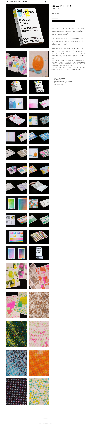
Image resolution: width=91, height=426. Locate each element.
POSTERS (19, 1)
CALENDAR (25, 1)
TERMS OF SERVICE (42, 423)
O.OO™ (8, 1)
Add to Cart (63, 20)
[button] (79, 2)
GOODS (15, 1)
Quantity (53, 15)
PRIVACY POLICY (49, 423)
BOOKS (11, 1)
